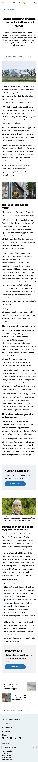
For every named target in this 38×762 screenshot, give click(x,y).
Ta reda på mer (15, 484)
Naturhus (9, 596)
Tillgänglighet (6, 755)
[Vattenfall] (19, 2)
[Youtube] (11, 738)
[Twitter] (15, 738)
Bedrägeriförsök (6, 759)
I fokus (3, 9)
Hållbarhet (12, 9)
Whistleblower (6, 757)
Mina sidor (8, 727)
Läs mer (7, 731)
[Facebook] (3, 738)
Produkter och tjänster (13, 719)
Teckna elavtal (15, 667)
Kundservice (9, 723)
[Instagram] (7, 738)
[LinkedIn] (20, 738)
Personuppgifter (7, 751)
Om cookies (5, 753)
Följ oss (4, 735)
